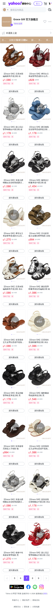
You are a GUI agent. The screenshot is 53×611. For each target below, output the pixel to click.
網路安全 (17, 606)
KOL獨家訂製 (41, 39)
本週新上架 (11, 32)
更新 (45, 593)
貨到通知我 (13, 91)
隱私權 (26, 606)
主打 (4, 39)
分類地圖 (35, 606)
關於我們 (25, 600)
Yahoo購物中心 (19, 3)
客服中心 (15, 600)
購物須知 (36, 600)
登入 (38, 3)
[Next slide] (24, 55)
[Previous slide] (3, 55)
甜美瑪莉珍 (34, 39)
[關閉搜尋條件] (8, 9)
